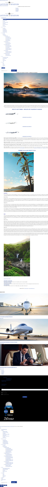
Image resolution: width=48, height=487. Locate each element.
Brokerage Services (5, 442)
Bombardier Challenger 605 (8, 51)
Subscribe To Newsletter (8, 280)
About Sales (4, 439)
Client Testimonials (5, 58)
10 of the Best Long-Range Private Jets (6, 316)
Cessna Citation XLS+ (8, 42)
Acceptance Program (5, 443)
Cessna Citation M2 (8, 448)
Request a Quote (6, 0)
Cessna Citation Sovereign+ (8, 46)
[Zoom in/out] (1, 485)
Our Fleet (4, 445)
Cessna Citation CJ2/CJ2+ (9, 449)
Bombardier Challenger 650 (8, 52)
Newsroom (4, 475)
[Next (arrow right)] (2, 486)
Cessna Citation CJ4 (8, 451)
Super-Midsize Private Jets (7, 44)
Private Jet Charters (5, 20)
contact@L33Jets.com (8, 379)
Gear (2, 478)
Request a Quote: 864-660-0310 (4, 5)
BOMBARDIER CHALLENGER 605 (27, 136)
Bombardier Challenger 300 (8, 48)
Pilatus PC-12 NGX (8, 54)
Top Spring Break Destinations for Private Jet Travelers (8, 342)
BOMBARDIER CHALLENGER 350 (27, 126)
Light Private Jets (6, 447)
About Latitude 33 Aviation (5, 57)
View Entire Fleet (6, 284)
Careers (4, 59)
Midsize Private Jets (6, 41)
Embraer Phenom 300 (8, 40)
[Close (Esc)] (6, 485)
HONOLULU (5, 193)
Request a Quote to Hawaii (7, 278)
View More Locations (7, 282)
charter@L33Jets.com (9, 378)
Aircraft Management (4, 17)
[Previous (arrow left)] (1, 486)
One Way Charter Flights (5, 22)
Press (3, 476)
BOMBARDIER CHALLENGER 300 (27, 117)
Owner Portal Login (4, 384)
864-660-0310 (2, 0)
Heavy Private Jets (6, 50)
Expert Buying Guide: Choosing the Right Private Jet (8, 367)
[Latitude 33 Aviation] (9, 4)
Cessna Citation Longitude (8, 45)
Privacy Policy (1, 426)
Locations (4, 21)
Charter (2, 18)
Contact (2, 477)
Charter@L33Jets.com (31, 288)
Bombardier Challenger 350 (8, 49)
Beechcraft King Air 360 (8, 55)
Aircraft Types (5, 446)
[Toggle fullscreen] (2, 485)
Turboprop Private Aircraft (7, 53)
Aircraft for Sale (5, 440)
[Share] (4, 485)
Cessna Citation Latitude (8, 43)
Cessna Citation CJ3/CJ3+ (9, 450)
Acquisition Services (5, 441)
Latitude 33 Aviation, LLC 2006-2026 (9, 426)
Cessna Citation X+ (8, 47)
